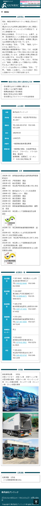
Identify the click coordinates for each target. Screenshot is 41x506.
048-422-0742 (21, 355)
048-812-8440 (21, 283)
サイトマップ (24, 497)
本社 (6, 350)
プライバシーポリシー (9, 497)
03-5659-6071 (21, 296)
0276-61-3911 (21, 342)
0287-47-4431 (21, 309)
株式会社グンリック (10, 492)
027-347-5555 (21, 322)
